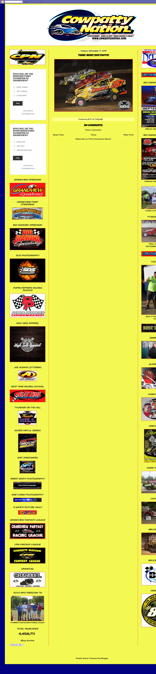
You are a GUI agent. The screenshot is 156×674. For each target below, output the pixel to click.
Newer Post (58, 135)
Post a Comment (93, 130)
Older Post (128, 135)
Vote (17, 103)
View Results (28, 111)
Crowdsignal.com (28, 114)
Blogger (104, 658)
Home (93, 135)
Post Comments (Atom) (99, 139)
